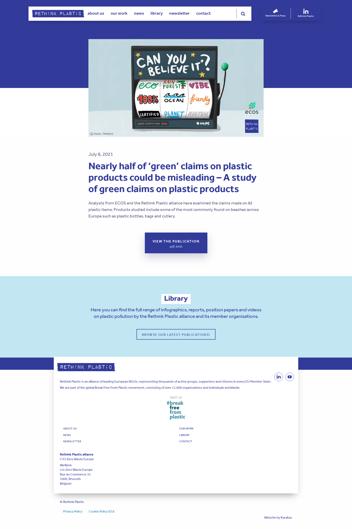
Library (157, 13)
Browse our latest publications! (176, 335)
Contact (203, 13)
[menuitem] (95, 13)
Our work (119, 13)
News (139, 13)
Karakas (286, 517)
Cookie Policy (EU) (101, 511)
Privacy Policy (72, 511)
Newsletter (179, 13)
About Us (96, 13)
